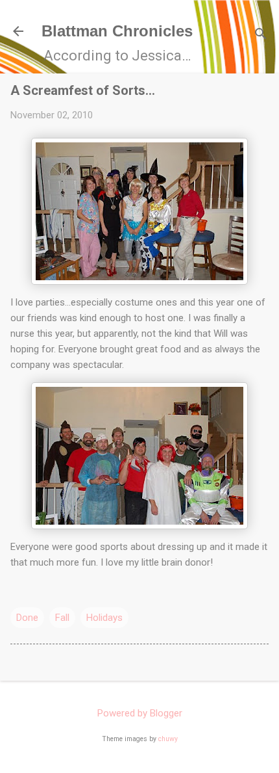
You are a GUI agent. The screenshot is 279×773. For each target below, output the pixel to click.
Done (27, 617)
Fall (62, 617)
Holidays (104, 617)
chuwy (168, 739)
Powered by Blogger (139, 713)
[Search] (261, 35)
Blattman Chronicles (117, 31)
